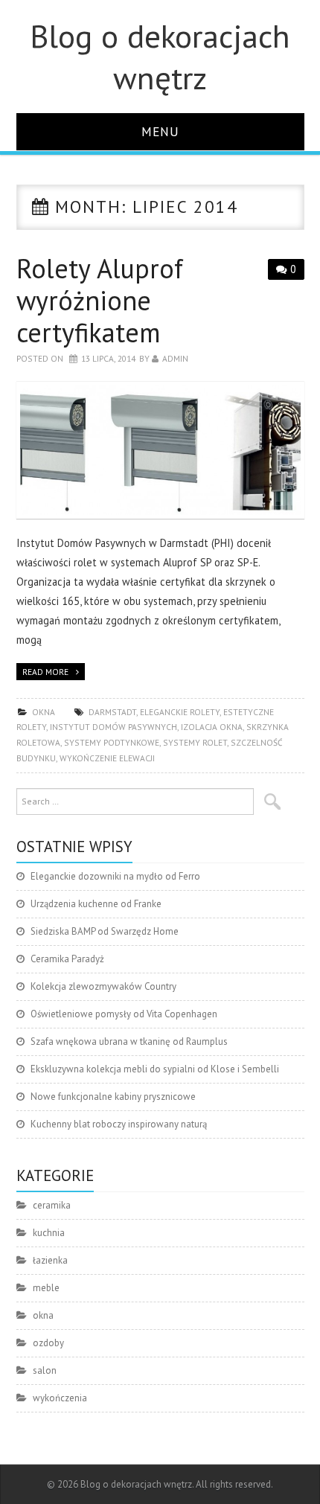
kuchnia (49, 1232)
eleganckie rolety (180, 711)
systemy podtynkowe (111, 742)
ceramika (52, 1205)
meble (46, 1287)
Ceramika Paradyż (67, 959)
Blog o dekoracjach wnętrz (160, 56)
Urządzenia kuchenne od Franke (96, 903)
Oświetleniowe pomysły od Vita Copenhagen (124, 1014)
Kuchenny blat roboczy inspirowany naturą (119, 1124)
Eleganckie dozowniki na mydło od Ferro (115, 876)
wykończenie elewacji (107, 758)
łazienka (50, 1260)
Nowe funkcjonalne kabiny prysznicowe (113, 1096)
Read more (45, 671)
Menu (160, 131)
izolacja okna (212, 726)
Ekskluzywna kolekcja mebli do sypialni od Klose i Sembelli (155, 1069)
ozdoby (48, 1343)
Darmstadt (112, 711)
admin (175, 358)
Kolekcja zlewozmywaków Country (103, 986)
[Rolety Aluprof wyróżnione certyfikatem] (160, 450)
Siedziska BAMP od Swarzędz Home (105, 931)
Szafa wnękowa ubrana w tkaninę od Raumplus (129, 1041)
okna (43, 711)
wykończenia (60, 1398)
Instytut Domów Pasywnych (113, 726)
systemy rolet (195, 742)
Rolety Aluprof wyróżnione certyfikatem (99, 300)
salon (45, 1370)
